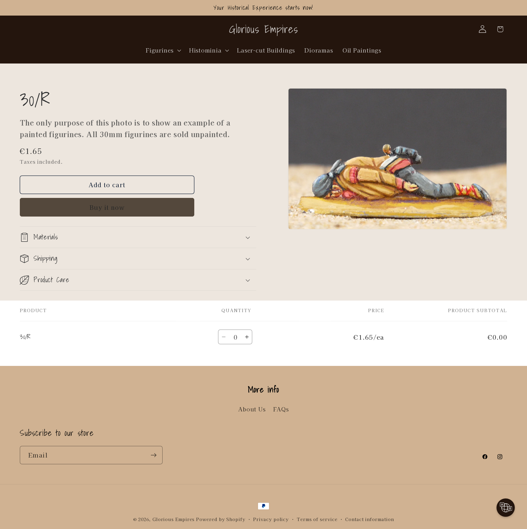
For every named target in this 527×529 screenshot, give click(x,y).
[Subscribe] (153, 455)
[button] (163, 50)
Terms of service (317, 519)
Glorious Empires (173, 519)
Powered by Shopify (220, 519)
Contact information (369, 519)
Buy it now (107, 207)
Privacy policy (271, 519)
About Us (251, 409)
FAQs (281, 409)
